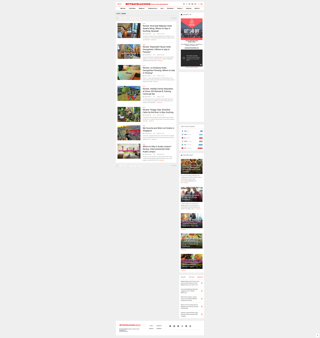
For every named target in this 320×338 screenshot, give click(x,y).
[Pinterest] (178, 326)
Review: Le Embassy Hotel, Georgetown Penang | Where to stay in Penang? (159, 70)
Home (123, 8)
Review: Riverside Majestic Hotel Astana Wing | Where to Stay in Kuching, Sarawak (157, 28)
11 (131, 18)
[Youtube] (190, 326)
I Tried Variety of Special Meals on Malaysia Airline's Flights (191, 264)
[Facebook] (195, 4)
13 (141, 18)
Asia (162, 8)
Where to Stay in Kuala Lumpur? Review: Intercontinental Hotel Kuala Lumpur (157, 149)
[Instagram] (186, 4)
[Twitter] (189, 4)
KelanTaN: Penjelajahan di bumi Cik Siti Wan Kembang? (190, 197)
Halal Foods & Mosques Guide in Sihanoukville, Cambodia (191, 244)
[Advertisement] (191, 97)
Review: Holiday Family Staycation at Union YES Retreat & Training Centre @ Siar (158, 91)
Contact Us (159, 325)
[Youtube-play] (192, 4)
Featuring (188, 8)
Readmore (153, 39)
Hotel (144, 23)
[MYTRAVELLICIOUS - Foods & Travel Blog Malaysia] (146, 4)
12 (136, 18)
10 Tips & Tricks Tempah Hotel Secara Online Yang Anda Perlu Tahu (191, 223)
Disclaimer (159, 328)
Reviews (179, 8)
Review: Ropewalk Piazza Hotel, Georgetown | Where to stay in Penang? (157, 49)
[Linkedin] (184, 4)
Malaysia (141, 8)
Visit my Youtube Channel (192, 67)
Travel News (132, 8)
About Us (197, 8)
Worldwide (170, 8)
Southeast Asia (152, 8)
